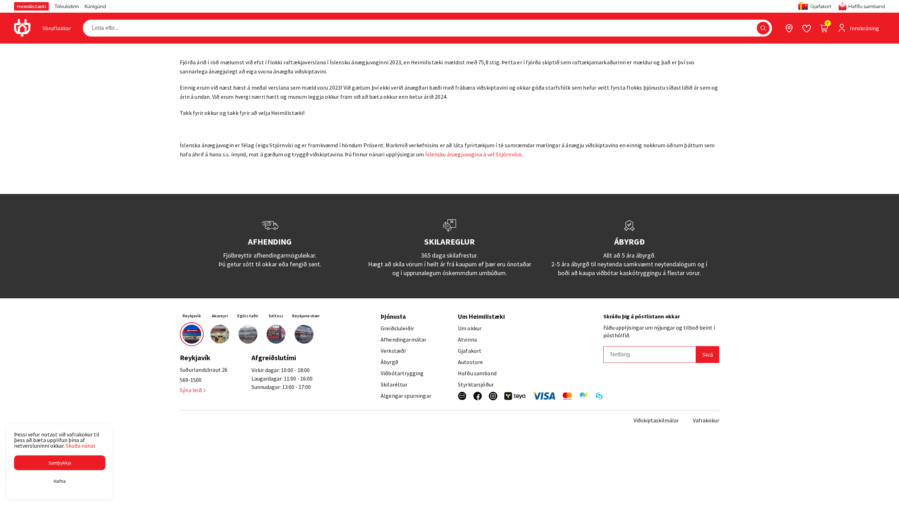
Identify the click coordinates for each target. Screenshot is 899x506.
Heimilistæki (31, 6)
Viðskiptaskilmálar (656, 420)
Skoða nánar (81, 445)
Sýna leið (191, 390)
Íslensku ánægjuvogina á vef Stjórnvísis (473, 154)
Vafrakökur (706, 420)
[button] (763, 28)
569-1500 (191, 380)
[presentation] (56, 28)
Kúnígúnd (95, 6)
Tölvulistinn (66, 6)
